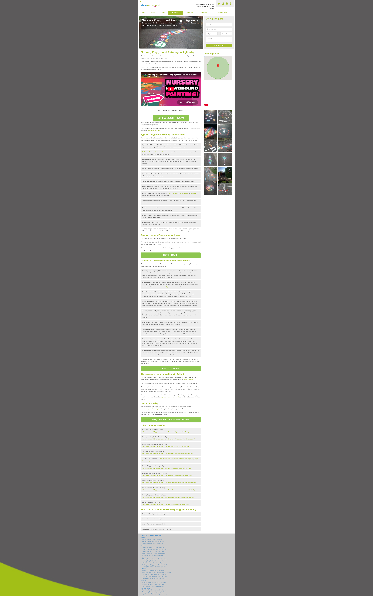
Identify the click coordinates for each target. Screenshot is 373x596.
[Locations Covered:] (140, 1)
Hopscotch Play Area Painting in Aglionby (154, 576)
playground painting (152, 409)
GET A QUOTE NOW (171, 117)
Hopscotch (165, 152)
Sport (163, 12)
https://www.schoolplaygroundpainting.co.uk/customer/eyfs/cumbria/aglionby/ (165, 432)
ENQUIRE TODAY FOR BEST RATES (170, 419)
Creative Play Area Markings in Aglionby (154, 574)
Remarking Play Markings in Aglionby (153, 592)
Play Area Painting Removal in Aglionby (154, 590)
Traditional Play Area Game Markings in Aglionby (157, 572)
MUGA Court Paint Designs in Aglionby (154, 553)
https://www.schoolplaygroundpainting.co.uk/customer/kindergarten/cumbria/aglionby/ (168, 439)
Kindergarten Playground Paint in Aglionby (155, 565)
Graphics (190, 12)
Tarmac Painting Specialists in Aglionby (154, 582)
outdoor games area (154, 130)
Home (143, 12)
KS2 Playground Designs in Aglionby (153, 541)
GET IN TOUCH (170, 255)
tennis (182, 193)
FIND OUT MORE (170, 368)
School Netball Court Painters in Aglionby (154, 549)
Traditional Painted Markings (151, 152)
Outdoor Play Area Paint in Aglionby (153, 584)
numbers (189, 145)
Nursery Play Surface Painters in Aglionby (154, 561)
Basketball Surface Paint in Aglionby (153, 547)
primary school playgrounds (170, 397)
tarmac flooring (188, 379)
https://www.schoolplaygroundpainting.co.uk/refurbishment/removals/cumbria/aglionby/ (168, 490)
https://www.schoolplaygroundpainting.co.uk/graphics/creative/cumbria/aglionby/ (166, 468)
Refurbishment (222, 12)
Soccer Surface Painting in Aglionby (153, 551)
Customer (175, 12)
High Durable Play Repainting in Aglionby (154, 594)
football (170, 193)
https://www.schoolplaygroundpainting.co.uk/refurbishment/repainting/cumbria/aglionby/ (169, 482)
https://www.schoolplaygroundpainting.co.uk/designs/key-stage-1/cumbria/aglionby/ (167, 453)
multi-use (193, 193)
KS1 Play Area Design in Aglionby (152, 539)
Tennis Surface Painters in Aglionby (153, 555)
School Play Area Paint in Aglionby (151, 535)
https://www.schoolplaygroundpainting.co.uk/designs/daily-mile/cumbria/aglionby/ (167, 475)
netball (186, 193)
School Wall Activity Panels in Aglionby (153, 570)
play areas (169, 287)
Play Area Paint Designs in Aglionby (153, 586)
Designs (153, 12)
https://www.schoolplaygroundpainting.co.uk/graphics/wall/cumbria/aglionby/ (165, 504)
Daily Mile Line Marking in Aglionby (152, 543)
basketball (176, 193)
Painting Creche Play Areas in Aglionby (154, 566)
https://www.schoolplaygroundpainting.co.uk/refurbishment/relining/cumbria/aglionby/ (168, 497)
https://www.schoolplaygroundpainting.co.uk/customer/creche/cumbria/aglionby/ (166, 446)
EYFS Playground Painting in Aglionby (153, 563)
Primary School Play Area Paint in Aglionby (155, 559)
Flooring (204, 12)
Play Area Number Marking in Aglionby (154, 578)
